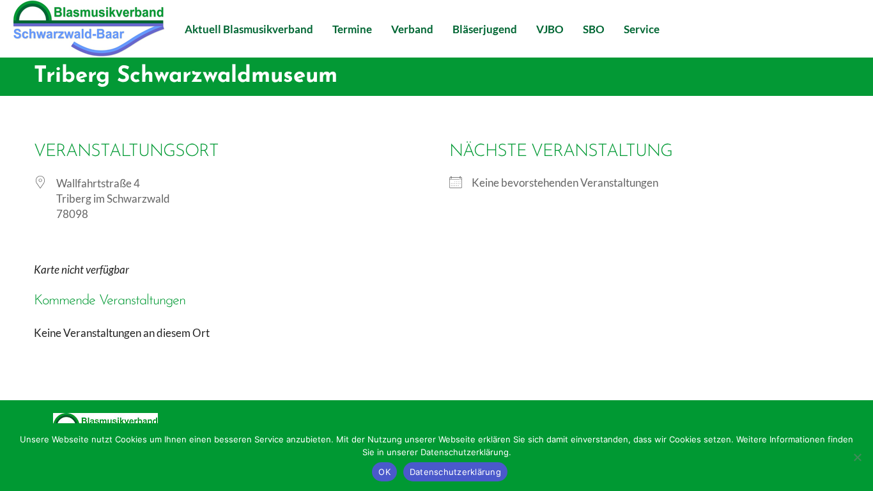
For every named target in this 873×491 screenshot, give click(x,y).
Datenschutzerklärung (455, 472)
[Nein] (857, 457)
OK (384, 472)
